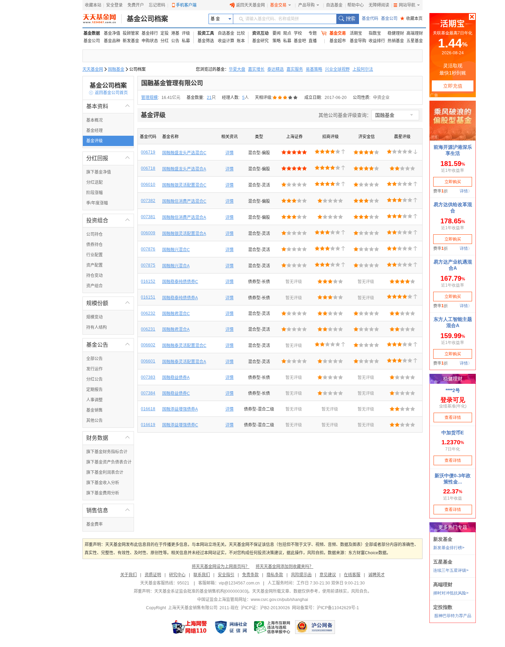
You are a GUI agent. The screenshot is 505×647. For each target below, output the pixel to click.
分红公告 (94, 379)
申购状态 (150, 40)
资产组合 (94, 285)
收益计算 (226, 40)
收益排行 (377, 40)
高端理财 (414, 33)
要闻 (276, 33)
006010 (148, 184)
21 (209, 97)
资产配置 (94, 265)
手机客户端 (186, 5)
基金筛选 (206, 40)
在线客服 (352, 574)
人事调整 (94, 400)
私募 (186, 40)
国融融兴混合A (176, 266)
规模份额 (108, 303)
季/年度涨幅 (97, 203)
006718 (148, 168)
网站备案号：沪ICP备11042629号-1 (325, 607)
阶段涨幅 (94, 192)
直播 (312, 40)
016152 (148, 281)
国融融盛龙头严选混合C (184, 152)
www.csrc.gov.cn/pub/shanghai (279, 599)
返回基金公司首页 (108, 92)
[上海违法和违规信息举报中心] (272, 627)
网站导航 (407, 5)
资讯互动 (260, 33)
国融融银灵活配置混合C (184, 185)
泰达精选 (275, 69)
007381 (148, 216)
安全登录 (114, 5)
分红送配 (94, 182)
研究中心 (177, 574)
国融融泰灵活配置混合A (184, 361)
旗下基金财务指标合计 (106, 451)
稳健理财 (396, 33)
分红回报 (108, 158)
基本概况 (94, 120)
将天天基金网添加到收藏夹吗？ (284, 566)
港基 (175, 33)
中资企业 (381, 97)
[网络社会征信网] (231, 627)
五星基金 (414, 40)
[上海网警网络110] (189, 627)
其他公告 (94, 420)
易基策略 (314, 69)
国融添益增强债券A (180, 409)
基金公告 (108, 345)
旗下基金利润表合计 (104, 472)
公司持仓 (94, 234)
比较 (241, 33)
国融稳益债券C (176, 393)
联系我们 (201, 574)
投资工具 (206, 33)
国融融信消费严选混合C (184, 201)
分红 (164, 40)
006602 (148, 345)
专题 (312, 33)
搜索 (347, 19)
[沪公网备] (315, 627)
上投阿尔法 (362, 69)
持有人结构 (96, 327)
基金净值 (112, 33)
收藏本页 (411, 18)
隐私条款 (275, 574)
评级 (186, 33)
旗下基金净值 (98, 172)
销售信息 (108, 510)
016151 (148, 297)
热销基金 (396, 40)
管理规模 (149, 97)
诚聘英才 (376, 574)
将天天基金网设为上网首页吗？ (220, 566)
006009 (148, 233)
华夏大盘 (237, 69)
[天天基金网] (102, 19)
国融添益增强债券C (180, 425)
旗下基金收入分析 (102, 482)
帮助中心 (355, 5)
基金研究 (260, 40)
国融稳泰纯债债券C (180, 281)
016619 (148, 424)
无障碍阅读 (379, 5)
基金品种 (112, 40)
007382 (148, 200)
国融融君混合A (176, 329)
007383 (148, 377)
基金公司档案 (147, 19)
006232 (148, 313)
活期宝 (356, 33)
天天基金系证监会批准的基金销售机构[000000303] (201, 591)
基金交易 (278, 5)
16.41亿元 (170, 97)
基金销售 (94, 410)
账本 (241, 40)
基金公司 (389, 18)
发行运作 (94, 369)
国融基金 (116, 69)
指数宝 (375, 33)
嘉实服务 (295, 69)
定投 (164, 33)
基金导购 (358, 40)
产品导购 (306, 5)
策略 (276, 40)
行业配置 (94, 255)
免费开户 (135, 5)
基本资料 (108, 106)
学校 (298, 33)
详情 (229, 152)
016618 (148, 408)
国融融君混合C (176, 313)
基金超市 (337, 40)
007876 (148, 249)
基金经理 (94, 130)
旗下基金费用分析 (102, 493)
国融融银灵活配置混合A (184, 233)
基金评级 (94, 140)
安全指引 (226, 574)
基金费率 (94, 524)
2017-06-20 (336, 97)
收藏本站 (93, 5)
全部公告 (94, 358)
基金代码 (370, 18)
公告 (175, 40)
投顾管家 (131, 33)
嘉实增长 (256, 69)
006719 (148, 152)
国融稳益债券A (176, 377)
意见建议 (327, 574)
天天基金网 (92, 69)
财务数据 (108, 438)
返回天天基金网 (250, 5)
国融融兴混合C (176, 249)
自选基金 (334, 5)
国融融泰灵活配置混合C (184, 345)
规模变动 (94, 317)
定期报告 (94, 389)
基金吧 (300, 40)
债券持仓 (94, 244)
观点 (287, 33)
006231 (148, 329)
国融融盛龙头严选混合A (184, 169)
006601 (148, 361)
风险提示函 (301, 574)
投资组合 (108, 220)
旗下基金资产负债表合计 (109, 462)
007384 (148, 393)
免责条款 (250, 574)
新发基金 (131, 40)
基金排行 (150, 33)
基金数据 (91, 33)
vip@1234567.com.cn (239, 583)
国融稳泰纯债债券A (180, 297)
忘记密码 (157, 5)
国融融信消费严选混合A (184, 217)
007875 (148, 265)
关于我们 (128, 574)
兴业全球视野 (337, 69)
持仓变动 (94, 275)
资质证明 (153, 574)
